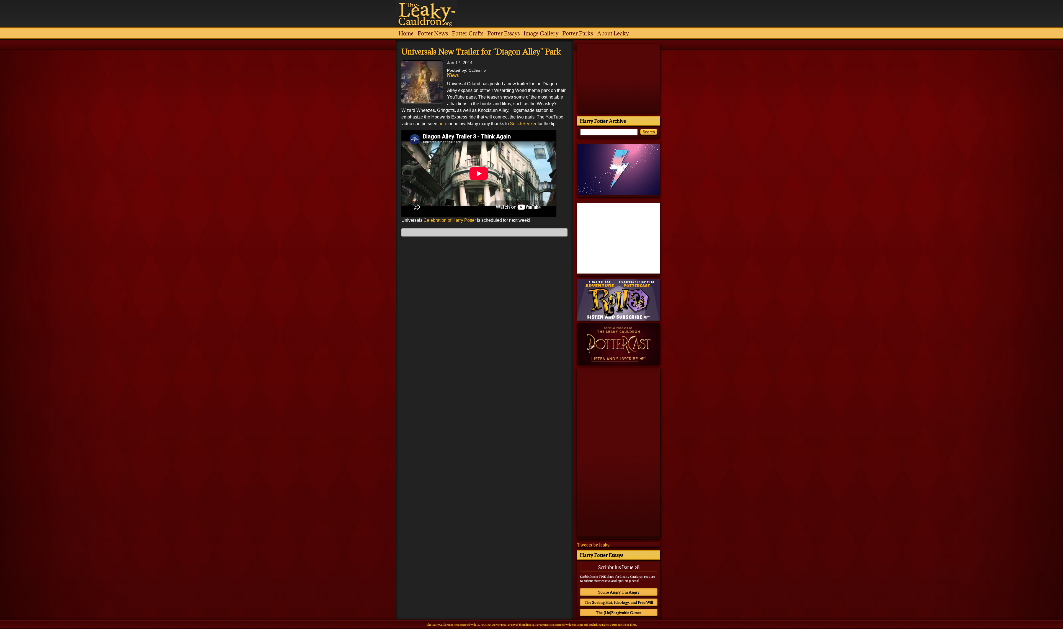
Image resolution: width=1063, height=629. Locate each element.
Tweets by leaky (593, 544)
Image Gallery (541, 33)
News (453, 75)
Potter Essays (503, 33)
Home (406, 33)
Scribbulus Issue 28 (618, 567)
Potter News (433, 33)
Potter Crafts (467, 33)
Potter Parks (578, 33)
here (442, 123)
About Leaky (613, 33)
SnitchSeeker (523, 123)
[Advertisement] (484, 558)
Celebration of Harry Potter (450, 220)
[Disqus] (484, 310)
